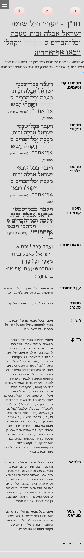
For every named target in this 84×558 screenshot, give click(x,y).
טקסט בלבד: (75, 169)
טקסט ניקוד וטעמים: (71, 85)
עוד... (80, 72)
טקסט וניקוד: (75, 127)
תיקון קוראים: (74, 210)
